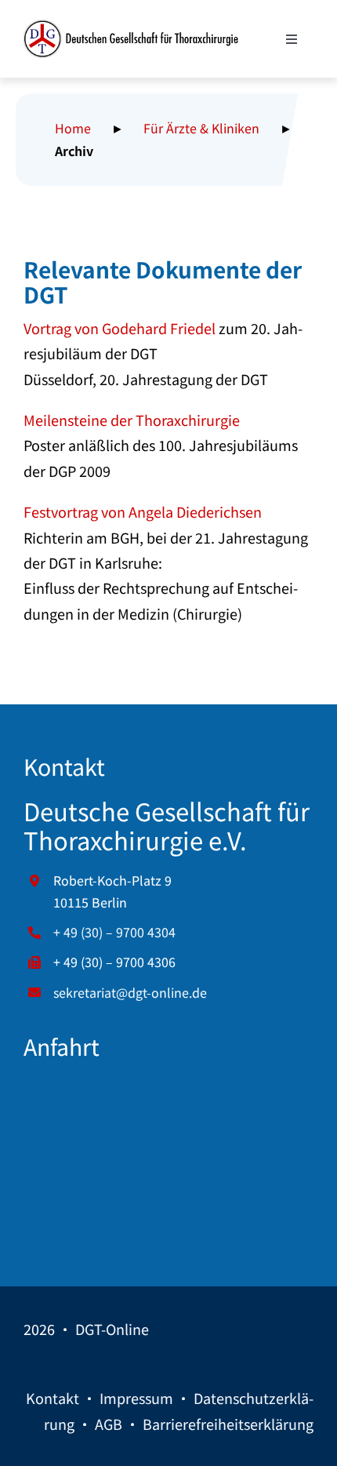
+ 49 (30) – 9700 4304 (114, 931)
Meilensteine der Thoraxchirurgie (132, 419)
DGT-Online (112, 1329)
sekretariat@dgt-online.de (130, 992)
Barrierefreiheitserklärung (228, 1423)
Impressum (136, 1398)
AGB (108, 1423)
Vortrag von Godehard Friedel (120, 328)
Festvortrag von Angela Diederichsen (143, 511)
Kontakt (52, 1398)
